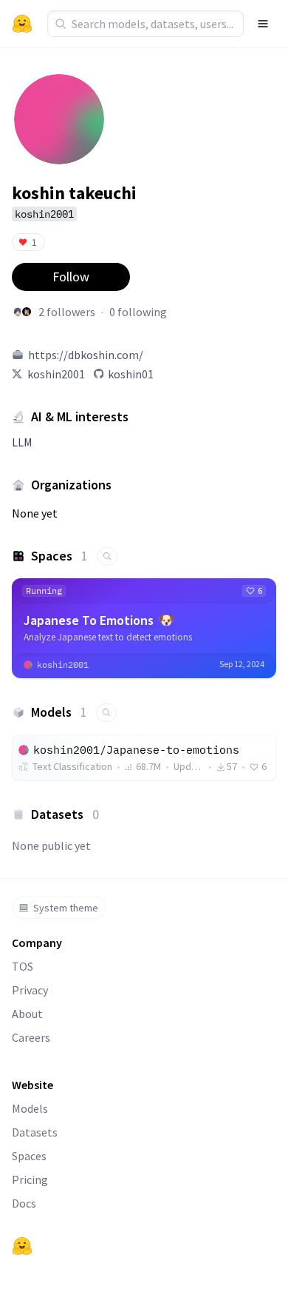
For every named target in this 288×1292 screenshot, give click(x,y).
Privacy (30, 990)
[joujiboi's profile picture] (18, 312)
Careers (31, 1037)
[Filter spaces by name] (107, 556)
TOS (22, 966)
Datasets (35, 1132)
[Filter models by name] (106, 712)
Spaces (29, 1155)
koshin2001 (56, 373)
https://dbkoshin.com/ (85, 354)
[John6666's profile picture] (26, 312)
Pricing (30, 1179)
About (27, 1013)
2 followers (66, 311)
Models (30, 1108)
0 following (138, 311)
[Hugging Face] (22, 1246)
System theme (65, 907)
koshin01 (131, 373)
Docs (24, 1203)
